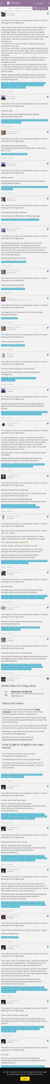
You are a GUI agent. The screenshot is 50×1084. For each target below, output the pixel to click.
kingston (5, 776)
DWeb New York (17, 696)
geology (37, 216)
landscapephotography (21, 120)
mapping (29, 774)
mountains (20, 77)
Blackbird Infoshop (17, 714)
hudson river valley (17, 776)
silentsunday (42, 656)
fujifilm (43, 659)
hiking (4, 77)
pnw (11, 288)
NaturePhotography (10, 501)
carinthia (5, 1058)
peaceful (5, 661)
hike (40, 720)
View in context (7, 91)
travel (32, 557)
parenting (6, 555)
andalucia (28, 466)
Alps (38, 501)
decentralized (14, 774)
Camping (5, 258)
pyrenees (13, 592)
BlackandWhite (8, 406)
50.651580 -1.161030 (24, 300)
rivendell (40, 598)
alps (11, 979)
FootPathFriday (8, 146)
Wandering (21, 258)
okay (25, 1079)
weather (27, 75)
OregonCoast (14, 934)
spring (19, 75)
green (27, 656)
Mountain (19, 116)
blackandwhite (7, 120)
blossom (12, 75)
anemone (6, 79)
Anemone (12, 87)
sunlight (5, 592)
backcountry (18, 557)
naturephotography (8, 507)
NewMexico (21, 216)
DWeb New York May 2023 (18, 686)
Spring (4, 83)
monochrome (16, 122)
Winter (5, 816)
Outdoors (25, 461)
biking (27, 555)
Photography (7, 374)
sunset (39, 621)
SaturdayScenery (8, 216)
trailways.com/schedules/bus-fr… (15, 756)
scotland (17, 621)
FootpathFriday (21, 154)
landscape (5, 414)
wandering (21, 261)
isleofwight (12, 314)
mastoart (36, 806)
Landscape (19, 406)
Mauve (18, 720)
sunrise (5, 979)
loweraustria (22, 808)
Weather (33, 83)
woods (33, 656)
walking (20, 466)
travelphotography (32, 372)
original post (19, 23)
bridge (39, 590)
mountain (5, 122)
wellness (38, 774)
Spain (18, 458)
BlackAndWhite (8, 116)
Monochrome (7, 114)
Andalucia (35, 461)
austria (12, 808)
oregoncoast (13, 937)
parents (14, 555)
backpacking (7, 557)
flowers (5, 75)
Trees (13, 667)
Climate (42, 83)
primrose (42, 77)
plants (28, 77)
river (27, 592)
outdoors (41, 75)
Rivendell (33, 592)
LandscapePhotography (23, 114)
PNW (22, 285)
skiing (26, 557)
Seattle (18, 146)
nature (34, 75)
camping (12, 261)
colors (36, 507)
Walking (12, 458)
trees (16, 659)
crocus (34, 77)
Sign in (41, 3)
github (24, 720)
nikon (44, 806)
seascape (25, 621)
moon (29, 896)
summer (36, 659)
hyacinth (14, 79)
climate (11, 77)
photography (7, 590)
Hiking (36, 114)
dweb (22, 774)
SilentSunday (7, 111)
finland (28, 659)
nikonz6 (5, 808)
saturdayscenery (32, 219)
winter (4, 804)
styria (16, 979)
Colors (44, 501)
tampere (13, 661)
